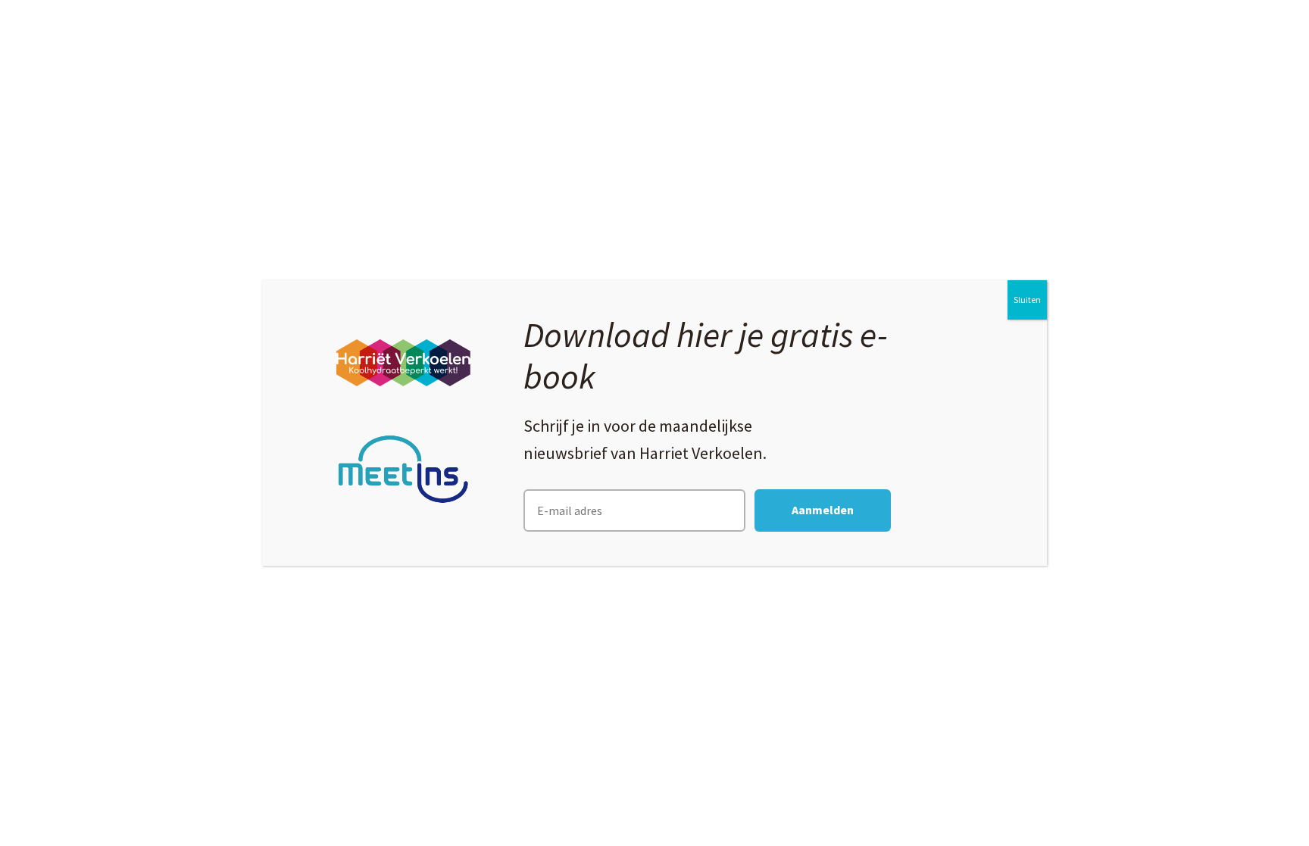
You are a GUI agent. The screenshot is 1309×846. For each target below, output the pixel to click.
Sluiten (1027, 299)
